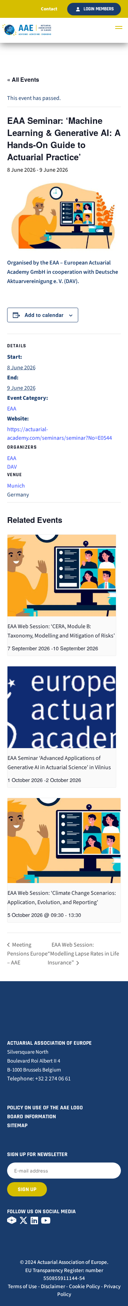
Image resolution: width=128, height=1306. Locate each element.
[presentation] (61, 575)
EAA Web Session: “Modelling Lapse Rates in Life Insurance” (83, 954)
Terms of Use (22, 1286)
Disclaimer (53, 1286)
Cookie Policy (84, 1286)
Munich (16, 486)
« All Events (23, 79)
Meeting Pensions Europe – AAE (27, 954)
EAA (11, 409)
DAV (12, 467)
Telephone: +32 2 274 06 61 (39, 1079)
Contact (49, 9)
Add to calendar (44, 314)
